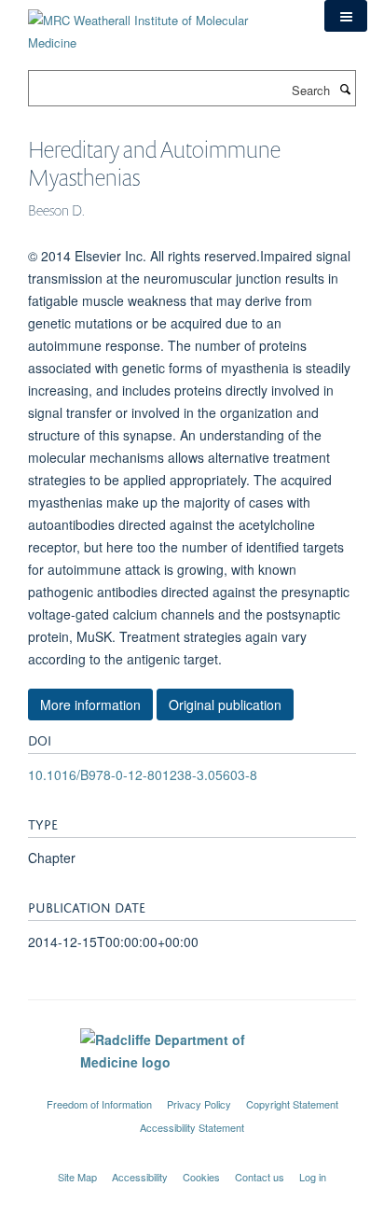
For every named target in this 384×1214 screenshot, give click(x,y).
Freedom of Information (99, 1103)
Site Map (77, 1176)
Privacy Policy (199, 1103)
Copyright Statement (292, 1103)
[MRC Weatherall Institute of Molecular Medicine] (162, 25)
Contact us (259, 1176)
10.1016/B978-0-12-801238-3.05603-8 (142, 774)
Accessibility (140, 1176)
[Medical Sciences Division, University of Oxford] (192, 1087)
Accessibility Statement (192, 1127)
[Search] (345, 88)
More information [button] (90, 704)
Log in (312, 1176)
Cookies (201, 1176)
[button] (345, 16)
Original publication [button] (225, 704)
